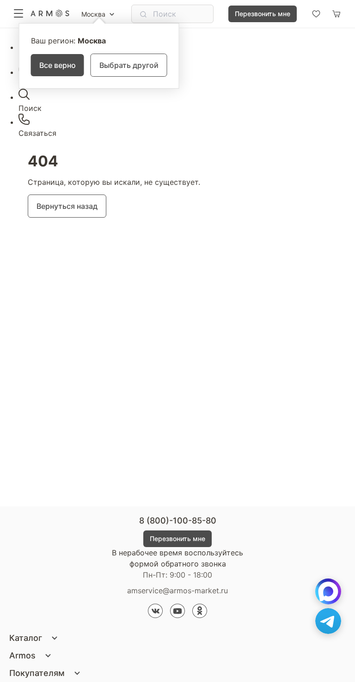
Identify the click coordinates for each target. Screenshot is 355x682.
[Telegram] (328, 621)
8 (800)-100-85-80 (177, 520)
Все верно (57, 65)
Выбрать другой (129, 65)
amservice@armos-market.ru (177, 590)
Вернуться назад (67, 206)
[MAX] (328, 591)
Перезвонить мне (262, 14)
